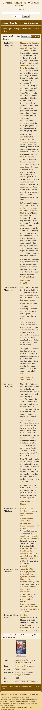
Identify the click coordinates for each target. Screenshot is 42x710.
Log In (24, 5)
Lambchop (30, 589)
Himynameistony (26, 518)
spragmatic (33, 553)
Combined (26, 36)
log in (10, 29)
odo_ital (23, 602)
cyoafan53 (24, 577)
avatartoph (24, 572)
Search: (21, 9)
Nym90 (29, 597)
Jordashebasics (26, 521)
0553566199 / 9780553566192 (26, 681)
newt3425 (34, 538)
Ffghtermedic (25, 579)
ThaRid (32, 558)
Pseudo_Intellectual (27, 604)
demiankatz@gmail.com (7, 709)
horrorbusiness (26, 582)
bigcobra (23, 511)
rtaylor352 (24, 553)
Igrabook (36, 582)
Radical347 (24, 548)
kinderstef (32, 587)
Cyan (33, 574)
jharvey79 (24, 587)
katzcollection (25, 523)
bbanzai (32, 572)
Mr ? (28, 538)
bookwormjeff (25, 574)
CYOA (29, 206)
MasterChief (25, 592)
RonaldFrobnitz (26, 551)
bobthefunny (32, 511)
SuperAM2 (24, 558)
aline (22, 508)
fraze (22, 513)
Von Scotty (24, 609)
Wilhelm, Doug (20, 669)
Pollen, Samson (21, 672)
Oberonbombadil (26, 599)
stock (22, 607)
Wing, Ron (19, 675)
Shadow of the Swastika (29, 43)
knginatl (23, 528)
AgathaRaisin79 (26, 569)
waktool (23, 561)
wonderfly (24, 566)
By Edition (35, 36)
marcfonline (24, 536)
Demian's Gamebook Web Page (21, 2)
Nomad (23, 597)
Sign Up (18, 5)
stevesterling (25, 556)
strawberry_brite (31, 607)
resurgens (33, 548)
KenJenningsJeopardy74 (29, 526)
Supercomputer (30, 300)
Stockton (34, 556)
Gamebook (29, 513)
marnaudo (34, 536)
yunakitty (26, 612)
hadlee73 (23, 516)
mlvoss (23, 538)
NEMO (34, 594)
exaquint (32, 577)
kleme (22, 589)
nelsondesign (25, 594)
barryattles (29, 508)
